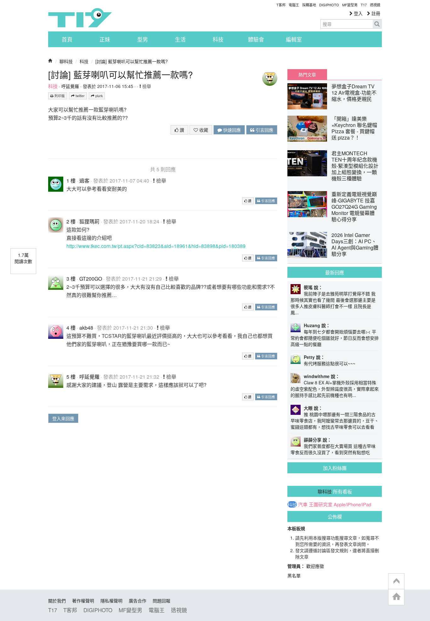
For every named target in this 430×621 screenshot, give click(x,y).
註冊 (375, 13)
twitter (80, 95)
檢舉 (146, 86)
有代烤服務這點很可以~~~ (329, 363)
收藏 (203, 130)
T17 (80, 17)
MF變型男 (350, 4)
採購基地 (309, 4)
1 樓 (71, 180)
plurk (98, 95)
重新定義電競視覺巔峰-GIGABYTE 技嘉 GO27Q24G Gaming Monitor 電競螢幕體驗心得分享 (354, 206)
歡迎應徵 (315, 566)
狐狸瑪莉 (89, 221)
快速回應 (231, 130)
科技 (218, 39)
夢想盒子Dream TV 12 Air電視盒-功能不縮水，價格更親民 (353, 92)
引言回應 (263, 130)
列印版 (59, 95)
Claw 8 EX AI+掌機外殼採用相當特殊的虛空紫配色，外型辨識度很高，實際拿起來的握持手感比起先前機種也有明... (335, 388)
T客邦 (281, 4)
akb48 (86, 327)
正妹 (104, 39)
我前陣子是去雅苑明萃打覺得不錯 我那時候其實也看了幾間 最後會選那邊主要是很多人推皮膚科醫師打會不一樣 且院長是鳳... (333, 303)
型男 (142, 39)
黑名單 (294, 575)
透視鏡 (375, 4)
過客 (84, 180)
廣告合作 (137, 600)
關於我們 (57, 600)
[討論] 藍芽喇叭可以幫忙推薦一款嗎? (131, 61)
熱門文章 (307, 74)
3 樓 (71, 278)
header (396, 581)
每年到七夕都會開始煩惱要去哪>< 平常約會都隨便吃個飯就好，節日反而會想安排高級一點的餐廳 (335, 337)
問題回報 (161, 600)
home (396, 597)
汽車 (303, 504)
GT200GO (90, 278)
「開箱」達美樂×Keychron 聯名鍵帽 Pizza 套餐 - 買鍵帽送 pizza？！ (354, 128)
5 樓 (71, 376)
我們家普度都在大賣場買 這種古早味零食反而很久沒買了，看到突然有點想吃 (333, 449)
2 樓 (71, 221)
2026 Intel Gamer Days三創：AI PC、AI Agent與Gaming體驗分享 (354, 244)
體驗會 (256, 39)
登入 (358, 13)
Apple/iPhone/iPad (352, 504)
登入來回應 (63, 418)
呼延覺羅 (70, 86)
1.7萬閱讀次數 (23, 258)
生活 (180, 39)
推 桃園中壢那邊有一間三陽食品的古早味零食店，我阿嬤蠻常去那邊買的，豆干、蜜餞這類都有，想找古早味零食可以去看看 (335, 420)
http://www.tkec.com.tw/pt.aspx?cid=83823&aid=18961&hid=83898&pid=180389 (156, 246)
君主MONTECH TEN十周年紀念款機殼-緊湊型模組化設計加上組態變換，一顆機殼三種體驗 (354, 166)
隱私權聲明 (111, 600)
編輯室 (294, 39)
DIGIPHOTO (329, 4)
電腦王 (294, 4)
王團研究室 (320, 504)
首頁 (67, 39)
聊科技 (66, 61)
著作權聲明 (83, 600)
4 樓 (71, 327)
